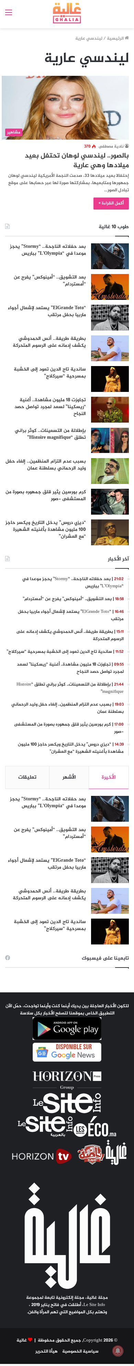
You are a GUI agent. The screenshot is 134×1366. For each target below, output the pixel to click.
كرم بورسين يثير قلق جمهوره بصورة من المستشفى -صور (45, 495)
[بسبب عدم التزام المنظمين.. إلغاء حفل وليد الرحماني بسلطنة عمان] (110, 471)
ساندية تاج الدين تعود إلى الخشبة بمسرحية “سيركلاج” (50, 372)
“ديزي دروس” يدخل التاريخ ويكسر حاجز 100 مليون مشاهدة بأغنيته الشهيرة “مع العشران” (45, 529)
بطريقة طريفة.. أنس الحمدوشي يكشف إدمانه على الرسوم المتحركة (49, 342)
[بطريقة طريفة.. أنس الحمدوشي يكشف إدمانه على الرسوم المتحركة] (110, 348)
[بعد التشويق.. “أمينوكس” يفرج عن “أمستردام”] (110, 287)
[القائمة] (8, 15)
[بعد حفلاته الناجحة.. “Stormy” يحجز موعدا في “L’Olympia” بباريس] (110, 256)
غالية (21, 1340)
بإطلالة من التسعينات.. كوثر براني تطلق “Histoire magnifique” (50, 434)
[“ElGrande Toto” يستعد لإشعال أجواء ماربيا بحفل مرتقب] (110, 318)
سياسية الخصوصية (80, 1351)
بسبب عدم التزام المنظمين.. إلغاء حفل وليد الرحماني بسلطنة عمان (45, 464)
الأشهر (69, 777)
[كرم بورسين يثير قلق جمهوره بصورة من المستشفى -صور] (110, 502)
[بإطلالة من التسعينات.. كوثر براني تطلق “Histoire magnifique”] (110, 440)
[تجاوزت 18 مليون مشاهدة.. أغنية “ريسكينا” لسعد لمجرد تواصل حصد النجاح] (110, 410)
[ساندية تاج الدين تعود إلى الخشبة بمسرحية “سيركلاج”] (110, 379)
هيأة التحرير (46, 1351)
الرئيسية (116, 38)
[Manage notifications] (117, 1350)
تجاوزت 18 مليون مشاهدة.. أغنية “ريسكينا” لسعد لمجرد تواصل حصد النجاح (50, 406)
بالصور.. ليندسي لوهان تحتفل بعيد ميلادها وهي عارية (77, 160)
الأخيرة (109, 777)
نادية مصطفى (111, 146)
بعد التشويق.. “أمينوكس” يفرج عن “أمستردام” (50, 280)
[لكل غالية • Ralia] (67, 13)
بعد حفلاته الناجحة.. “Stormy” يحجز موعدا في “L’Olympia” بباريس (48, 250)
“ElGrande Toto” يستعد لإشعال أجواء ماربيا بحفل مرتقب (47, 311)
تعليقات (27, 777)
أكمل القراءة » (111, 203)
